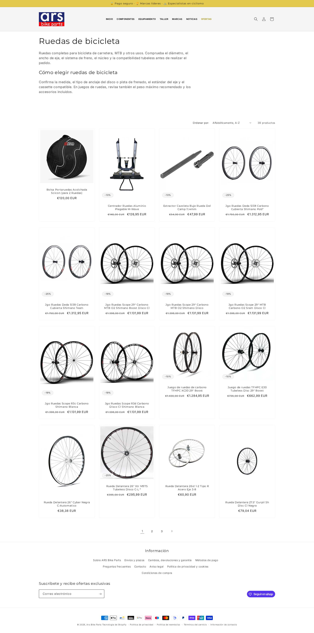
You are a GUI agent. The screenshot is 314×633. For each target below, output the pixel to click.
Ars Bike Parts (94, 624)
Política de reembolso (168, 624)
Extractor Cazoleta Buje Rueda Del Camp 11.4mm (187, 207)
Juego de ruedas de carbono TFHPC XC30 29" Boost (187, 389)
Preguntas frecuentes (117, 566)
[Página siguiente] (172, 531)
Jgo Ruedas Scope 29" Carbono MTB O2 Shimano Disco (187, 306)
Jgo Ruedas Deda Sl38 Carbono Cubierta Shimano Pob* (247, 207)
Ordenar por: (201, 122)
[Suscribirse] (100, 594)
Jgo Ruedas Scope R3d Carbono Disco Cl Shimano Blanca (127, 405)
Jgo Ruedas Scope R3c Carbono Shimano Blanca (66, 405)
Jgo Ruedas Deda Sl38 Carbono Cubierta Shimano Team (66, 306)
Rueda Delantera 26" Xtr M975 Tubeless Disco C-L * (127, 487)
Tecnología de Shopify (114, 624)
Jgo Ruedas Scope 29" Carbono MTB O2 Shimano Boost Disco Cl (127, 306)
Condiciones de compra (157, 572)
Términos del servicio (195, 624)
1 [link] (142, 531)
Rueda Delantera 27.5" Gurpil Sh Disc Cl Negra (247, 504)
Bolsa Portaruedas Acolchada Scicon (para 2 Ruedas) (67, 191)
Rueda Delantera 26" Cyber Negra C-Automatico (67, 504)
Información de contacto (223, 624)
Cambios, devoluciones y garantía (170, 559)
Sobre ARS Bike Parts (107, 559)
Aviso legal (157, 566)
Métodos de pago (206, 559)
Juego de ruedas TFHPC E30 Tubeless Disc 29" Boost (247, 389)
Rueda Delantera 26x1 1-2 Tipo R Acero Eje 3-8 (187, 487)
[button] (256, 19)
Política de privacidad (141, 624)
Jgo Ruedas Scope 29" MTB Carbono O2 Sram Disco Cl (247, 306)
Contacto (140, 566)
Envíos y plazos (134, 559)
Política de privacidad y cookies (187, 566)
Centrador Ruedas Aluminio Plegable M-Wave (127, 207)
